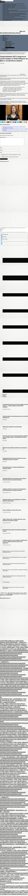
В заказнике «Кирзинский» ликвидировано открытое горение (15, 130)
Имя (1, 147)
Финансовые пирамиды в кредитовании (12, 426)
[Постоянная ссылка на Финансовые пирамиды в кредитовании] (5, 424)
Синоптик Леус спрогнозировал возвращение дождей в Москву (12, 375)
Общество (5, 40)
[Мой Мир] (13, 122)
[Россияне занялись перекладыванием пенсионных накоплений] (2, 221)
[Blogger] (22, 122)
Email (1, 150)
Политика (4, 49)
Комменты (5, 396)
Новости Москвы (8, 41)
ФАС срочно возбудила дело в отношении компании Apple (14, 18)
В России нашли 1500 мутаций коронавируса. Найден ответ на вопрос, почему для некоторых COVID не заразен (15, 437)
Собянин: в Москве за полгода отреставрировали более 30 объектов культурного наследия (14, 6)
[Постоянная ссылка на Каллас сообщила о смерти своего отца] (5, 507)
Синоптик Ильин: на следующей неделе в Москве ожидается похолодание (15, 294)
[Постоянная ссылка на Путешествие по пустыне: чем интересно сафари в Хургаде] (5, 527)
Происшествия (5, 38)
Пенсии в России (6, 35)
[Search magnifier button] (1, 230)
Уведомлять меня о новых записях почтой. (10, 156)
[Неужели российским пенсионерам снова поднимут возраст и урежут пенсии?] (2, 194)
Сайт (1, 152)
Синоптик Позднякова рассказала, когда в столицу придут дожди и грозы (15, 391)
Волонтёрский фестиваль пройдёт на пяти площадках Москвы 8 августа (14, 310)
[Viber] (10, 122)
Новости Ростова (8, 46)
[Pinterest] (15, 122)
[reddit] (26, 122)
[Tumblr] (19, 122)
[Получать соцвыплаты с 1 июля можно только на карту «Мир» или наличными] (2, 189)
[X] (8, 122)
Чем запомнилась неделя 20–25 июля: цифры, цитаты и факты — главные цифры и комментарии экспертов (15, 406)
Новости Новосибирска (9, 47)
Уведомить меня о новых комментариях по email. (11, 154)
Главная (1, 52)
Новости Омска (8, 45)
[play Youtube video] (14, 112)
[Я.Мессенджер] (1, 122)
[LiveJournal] (21, 122)
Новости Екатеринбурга (10, 43)
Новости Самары (8, 44)
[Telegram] (6, 122)
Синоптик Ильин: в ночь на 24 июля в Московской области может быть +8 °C (15, 343)
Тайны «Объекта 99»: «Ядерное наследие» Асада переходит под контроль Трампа (14, 520)
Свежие (4, 395)
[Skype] (17, 122)
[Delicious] (24, 122)
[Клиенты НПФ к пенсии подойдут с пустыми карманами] (2, 179)
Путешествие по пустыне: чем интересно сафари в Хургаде (14, 13)
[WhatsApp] (12, 122)
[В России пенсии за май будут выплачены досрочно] (2, 184)
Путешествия (5, 48)
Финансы (4, 37)
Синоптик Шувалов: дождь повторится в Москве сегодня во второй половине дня (15, 359)
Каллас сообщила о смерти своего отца (10, 9)
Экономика (5, 39)
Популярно (5, 394)
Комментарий (3, 137)
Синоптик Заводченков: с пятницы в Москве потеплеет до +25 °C (14, 326)
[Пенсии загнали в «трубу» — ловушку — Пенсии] (2, 172)
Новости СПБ (8, 42)
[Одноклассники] (4, 122)
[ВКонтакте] (2, 122)
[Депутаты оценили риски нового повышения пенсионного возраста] (2, 225)
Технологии (5, 50)
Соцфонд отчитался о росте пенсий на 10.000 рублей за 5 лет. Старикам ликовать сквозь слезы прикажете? (15, 15)
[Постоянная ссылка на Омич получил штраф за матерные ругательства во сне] (5, 445)
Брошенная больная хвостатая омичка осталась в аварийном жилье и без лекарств (14, 459)
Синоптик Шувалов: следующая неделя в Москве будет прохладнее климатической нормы (13, 4)
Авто (4, 36)
